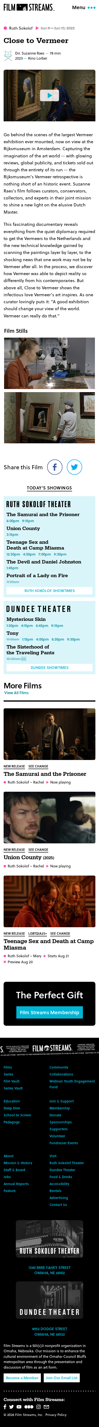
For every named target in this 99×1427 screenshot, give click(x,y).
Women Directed (8, 55)
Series (8, 1074)
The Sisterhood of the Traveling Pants (30, 650)
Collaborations (61, 1074)
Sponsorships (61, 1121)
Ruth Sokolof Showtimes (50, 590)
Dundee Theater (62, 1169)
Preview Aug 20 (20, 961)
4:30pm (29, 554)
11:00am (12, 581)
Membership (60, 1108)
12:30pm (13, 554)
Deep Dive (12, 1108)
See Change (38, 766)
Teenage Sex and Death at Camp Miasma (35, 545)
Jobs (7, 1176)
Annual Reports (16, 1183)
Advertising (59, 1197)
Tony (12, 633)
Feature (10, 1190)
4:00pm (42, 639)
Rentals (56, 1190)
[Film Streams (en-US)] (30, 7)
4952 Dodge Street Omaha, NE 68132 (49, 1331)
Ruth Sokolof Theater (67, 1162)
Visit (53, 1155)
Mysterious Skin (26, 619)
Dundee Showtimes (49, 667)
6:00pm (12, 520)
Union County (23, 528)
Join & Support (62, 1101)
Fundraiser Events (64, 1142)
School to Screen (17, 1115)
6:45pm (42, 625)
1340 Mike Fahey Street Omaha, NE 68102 (49, 1270)
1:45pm (12, 567)
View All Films (16, 692)
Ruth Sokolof (20, 28)
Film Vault (11, 1081)
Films (8, 1067)
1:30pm (12, 625)
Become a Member (22, 1377)
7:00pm (44, 554)
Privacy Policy (56, 1414)
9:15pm (28, 520)
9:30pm (60, 554)
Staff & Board (14, 1169)
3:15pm (12, 534)
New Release (14, 766)
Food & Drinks (61, 1176)
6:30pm (58, 639)
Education (12, 1101)
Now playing (60, 782)
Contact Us (58, 1204)
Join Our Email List (61, 1377)
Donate (55, 1115)
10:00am (13, 658)
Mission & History (18, 1162)
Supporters (59, 1128)
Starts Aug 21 (58, 955)
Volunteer (57, 1135)
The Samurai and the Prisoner (43, 515)
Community (59, 1067)
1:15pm (27, 639)
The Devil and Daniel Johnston (43, 562)
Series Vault (13, 1088)
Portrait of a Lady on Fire (37, 576)
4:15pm (27, 625)
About (8, 1155)
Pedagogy (12, 1121)
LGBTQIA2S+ (37, 933)
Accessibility (59, 1183)
